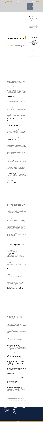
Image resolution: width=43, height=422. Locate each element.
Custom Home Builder (7, 409)
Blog (30, 1)
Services (28, 1)
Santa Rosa (14, 410)
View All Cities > (14, 417)
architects (7, 91)
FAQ (34, 1)
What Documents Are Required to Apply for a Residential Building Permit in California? (34, 39)
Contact (33, 1)
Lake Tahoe (14, 409)
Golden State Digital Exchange (10, 45)
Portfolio (26, 1)
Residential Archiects (33, 27)
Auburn (14, 416)
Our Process (6, 413)
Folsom (14, 412)
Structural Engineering (30, 6)
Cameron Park (14, 414)
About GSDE (8, 341)
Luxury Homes (33, 25)
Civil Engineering (6, 411)
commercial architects (33, 18)
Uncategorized (33, 32)
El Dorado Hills (14, 413)
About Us (21, 1)
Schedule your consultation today (15, 400)
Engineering (33, 20)
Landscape (33, 23)
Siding (33, 29)
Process (23, 1)
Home (18, 1)
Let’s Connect (37, 1)
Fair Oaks (14, 411)
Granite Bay (14, 415)
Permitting (6, 412)
